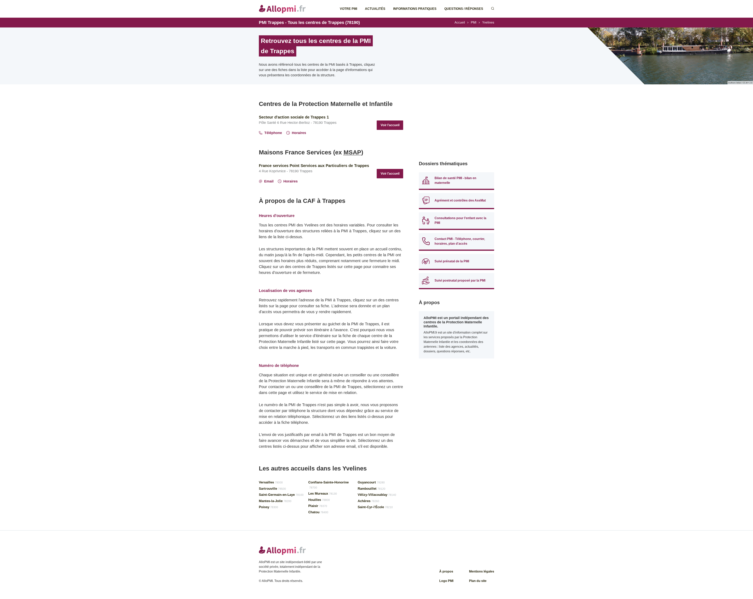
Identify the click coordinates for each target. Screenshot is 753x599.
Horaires (299, 133)
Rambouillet (371, 489)
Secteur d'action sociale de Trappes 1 (294, 117)
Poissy (268, 507)
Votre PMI (348, 8)
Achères (368, 501)
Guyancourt (371, 482)
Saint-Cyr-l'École (375, 507)
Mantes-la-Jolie (275, 501)
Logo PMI (446, 581)
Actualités (375, 8)
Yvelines (488, 22)
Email (269, 181)
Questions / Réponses (463, 8)
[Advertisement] (456, 127)
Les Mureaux (322, 493)
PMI (473, 22)
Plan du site (478, 581)
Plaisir (317, 506)
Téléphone (273, 133)
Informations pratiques (415, 8)
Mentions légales (481, 571)
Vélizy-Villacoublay (377, 495)
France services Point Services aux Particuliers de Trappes (314, 165)
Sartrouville (272, 489)
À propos (446, 571)
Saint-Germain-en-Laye (281, 495)
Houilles (319, 500)
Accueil (460, 22)
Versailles (271, 482)
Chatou (318, 512)
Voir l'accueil (390, 125)
